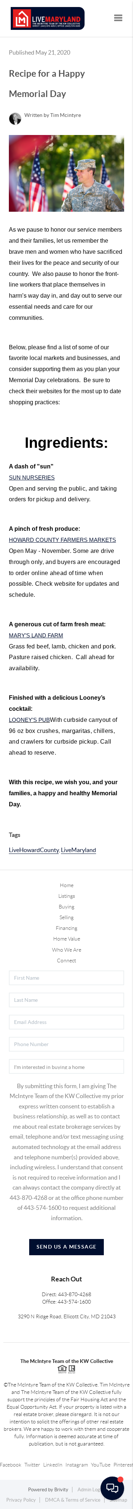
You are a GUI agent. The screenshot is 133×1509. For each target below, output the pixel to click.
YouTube (100, 1465)
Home (67, 885)
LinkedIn (52, 1465)
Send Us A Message (67, 1247)
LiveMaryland (78, 850)
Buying (66, 907)
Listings (66, 896)
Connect (66, 960)
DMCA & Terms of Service (72, 1500)
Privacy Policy (21, 1500)
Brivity (61, 1489)
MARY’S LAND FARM (36, 635)
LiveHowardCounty (34, 850)
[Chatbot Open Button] (112, 1488)
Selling (66, 917)
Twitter (32, 1465)
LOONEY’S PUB (29, 720)
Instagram (76, 1465)
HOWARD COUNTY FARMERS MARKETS (62, 540)
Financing (66, 928)
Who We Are (66, 950)
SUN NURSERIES (32, 477)
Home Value (66, 939)
